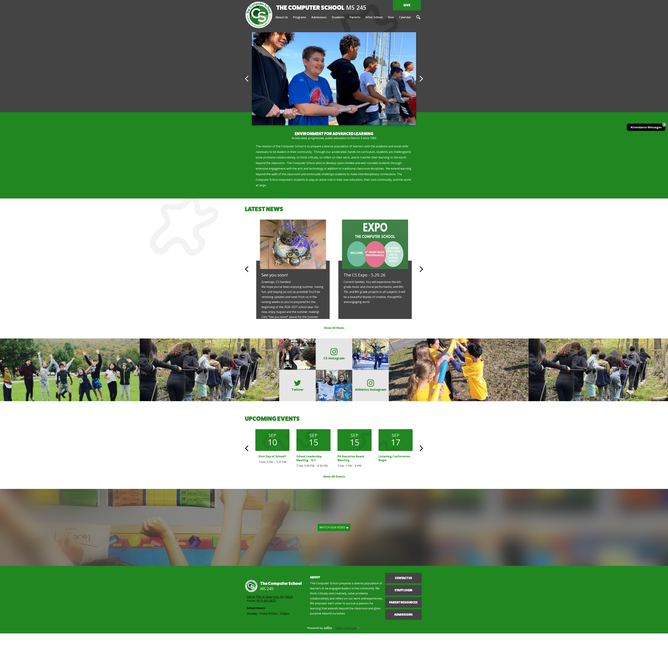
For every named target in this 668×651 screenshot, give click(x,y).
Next (421, 79)
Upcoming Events (272, 418)
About (315, 577)
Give (406, 5)
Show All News (334, 328)
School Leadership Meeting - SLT (309, 458)
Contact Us (403, 578)
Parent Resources (403, 602)
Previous (246, 79)
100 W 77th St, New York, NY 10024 (269, 597)
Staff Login (403, 590)
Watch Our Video (332, 527)
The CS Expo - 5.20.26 (364, 275)
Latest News (264, 209)
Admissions (403, 614)
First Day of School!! (272, 456)
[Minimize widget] (664, 124)
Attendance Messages (646, 127)
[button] (282, 17)
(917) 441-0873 (266, 601)
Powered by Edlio (320, 628)
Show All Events (334, 476)
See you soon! (274, 275)
